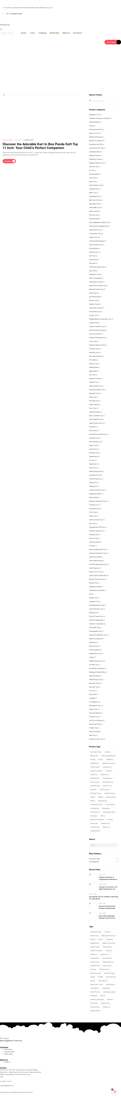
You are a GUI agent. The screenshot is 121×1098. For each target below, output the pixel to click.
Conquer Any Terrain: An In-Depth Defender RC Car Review (108, 888)
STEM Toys (93, 512)
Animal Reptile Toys (95, 419)
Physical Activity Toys (96, 739)
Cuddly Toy (109, 770)
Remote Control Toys (96, 289)
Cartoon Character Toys (97, 326)
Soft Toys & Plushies (95, 720)
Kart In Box (93, 789)
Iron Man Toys (93, 665)
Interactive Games (95, 557)
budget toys (109, 759)
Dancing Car (93, 613)
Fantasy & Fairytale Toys (97, 337)
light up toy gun (102, 800)
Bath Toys (92, 735)
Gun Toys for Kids (95, 334)
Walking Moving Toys (96, 661)
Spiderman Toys (94, 274)
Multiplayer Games (95, 494)
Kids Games (93, 430)
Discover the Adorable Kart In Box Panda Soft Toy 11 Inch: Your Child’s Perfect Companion (40, 146)
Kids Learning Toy (95, 442)
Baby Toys (92, 193)
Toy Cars (92, 460)
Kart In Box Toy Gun (95, 793)
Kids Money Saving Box (97, 668)
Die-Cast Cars (93, 215)
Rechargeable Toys (95, 631)
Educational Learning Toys (97, 434)
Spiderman (92, 464)
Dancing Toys (93, 252)
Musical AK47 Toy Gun (96, 804)
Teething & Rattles (95, 586)
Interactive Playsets (95, 137)
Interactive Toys (94, 114)
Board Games (93, 497)
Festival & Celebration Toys (98, 635)
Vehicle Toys (93, 237)
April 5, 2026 (18, 140)
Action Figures (94, 568)
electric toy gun (94, 782)
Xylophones (93, 259)
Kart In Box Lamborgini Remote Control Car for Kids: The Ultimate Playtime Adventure (108, 917)
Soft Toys (92, 256)
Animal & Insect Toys (96, 520)
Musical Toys (93, 646)
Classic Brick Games (95, 308)
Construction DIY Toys (96, 148)
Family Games (94, 404)
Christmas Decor (94, 542)
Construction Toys (95, 233)
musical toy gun (110, 804)
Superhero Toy (94, 601)
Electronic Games (95, 378)
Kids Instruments (94, 297)
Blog (58, 71)
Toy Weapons (93, 702)
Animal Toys (93, 449)
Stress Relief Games (95, 560)
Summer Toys (93, 167)
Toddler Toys (93, 728)
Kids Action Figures (110, 793)
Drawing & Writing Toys (96, 390)
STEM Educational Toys (97, 267)
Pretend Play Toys (95, 653)
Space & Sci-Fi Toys (95, 572)
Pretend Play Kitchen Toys (97, 285)
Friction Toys (93, 709)
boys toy (100, 759)
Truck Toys (92, 178)
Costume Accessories (96, 624)
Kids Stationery (94, 174)
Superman (92, 642)
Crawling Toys (93, 505)
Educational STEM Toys (97, 527)
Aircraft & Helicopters (96, 620)
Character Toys (94, 349)
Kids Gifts (92, 263)
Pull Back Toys (94, 534)
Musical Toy (93, 482)
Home (52, 71)
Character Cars (94, 717)
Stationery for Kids (95, 159)
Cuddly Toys (93, 315)
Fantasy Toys (93, 382)
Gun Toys (92, 375)
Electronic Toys (94, 683)
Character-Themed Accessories (99, 118)
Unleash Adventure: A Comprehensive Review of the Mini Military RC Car (108, 878)
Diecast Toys (93, 583)
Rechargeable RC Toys (96, 605)
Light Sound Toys (95, 230)
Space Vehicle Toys (95, 386)
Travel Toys (93, 341)
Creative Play (93, 323)
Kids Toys (92, 181)
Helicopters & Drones (96, 282)
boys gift (92, 759)
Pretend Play (93, 456)
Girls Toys (92, 523)
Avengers (92, 698)
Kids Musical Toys (95, 311)
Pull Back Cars (93, 453)
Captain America (94, 412)
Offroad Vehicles (94, 122)
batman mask (94, 755)
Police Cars (92, 397)
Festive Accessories (95, 639)
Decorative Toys (94, 204)
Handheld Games (95, 152)
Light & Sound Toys (95, 423)
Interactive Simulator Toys (97, 553)
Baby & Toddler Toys (96, 416)
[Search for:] (103, 845)
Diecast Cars (93, 300)
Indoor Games (93, 211)
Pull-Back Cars (94, 401)
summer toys (94, 823)
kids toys (92, 800)
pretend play (106, 808)
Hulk (90, 594)
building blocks (94, 763)
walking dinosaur (95, 830)
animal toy (107, 752)
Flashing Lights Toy (108, 782)
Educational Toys (94, 705)
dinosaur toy (93, 774)
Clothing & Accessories (96, 590)
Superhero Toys (94, 475)
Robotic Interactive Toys (97, 345)
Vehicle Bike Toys (94, 207)
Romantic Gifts (94, 219)
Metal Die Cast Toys (95, 679)
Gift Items (92, 427)
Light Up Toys (93, 363)
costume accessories (96, 770)
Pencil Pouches (94, 731)
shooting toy (93, 816)
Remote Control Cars (96, 531)
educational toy (94, 778)
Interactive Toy (107, 785)
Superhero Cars (94, 438)
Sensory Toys (93, 538)
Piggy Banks (93, 371)
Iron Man (92, 546)
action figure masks (95, 752)
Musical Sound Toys (95, 129)
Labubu (91, 657)
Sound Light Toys (95, 724)
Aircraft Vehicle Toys (95, 245)
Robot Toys (93, 293)
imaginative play (95, 785)
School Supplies (94, 650)
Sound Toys (93, 468)
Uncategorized (8, 140)
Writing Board (93, 367)
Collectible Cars (94, 196)
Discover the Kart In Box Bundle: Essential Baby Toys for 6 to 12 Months (107, 907)
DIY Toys (92, 691)
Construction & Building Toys (98, 226)
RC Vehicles (93, 360)
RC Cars (91, 170)
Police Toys (93, 516)
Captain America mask (108, 763)
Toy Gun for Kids (94, 827)
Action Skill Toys (94, 627)
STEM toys (110, 819)
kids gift (92, 797)
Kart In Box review (105, 789)
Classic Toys (93, 445)
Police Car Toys (94, 133)
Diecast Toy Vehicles (96, 140)
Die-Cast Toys (93, 687)
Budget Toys (93, 598)
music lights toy (94, 808)
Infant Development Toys (97, 549)
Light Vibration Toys (95, 185)
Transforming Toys (95, 479)
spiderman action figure (97, 819)
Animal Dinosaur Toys (96, 609)
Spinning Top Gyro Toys (97, 579)
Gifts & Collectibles (95, 278)
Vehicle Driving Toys (95, 471)
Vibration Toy (106, 827)
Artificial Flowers (94, 155)
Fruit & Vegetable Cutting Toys (99, 222)
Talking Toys (93, 486)
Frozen (91, 126)
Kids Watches (93, 248)
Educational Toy (94, 508)
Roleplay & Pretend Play (97, 672)
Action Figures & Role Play (97, 575)
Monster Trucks (94, 304)
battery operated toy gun (108, 755)
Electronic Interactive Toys (97, 501)
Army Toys (92, 408)
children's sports (94, 767)
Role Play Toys (94, 352)
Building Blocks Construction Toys (100, 319)
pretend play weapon (109, 812)
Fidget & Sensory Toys (96, 163)
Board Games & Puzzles (97, 330)
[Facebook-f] (2, 18)
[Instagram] (17, 18)
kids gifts (100, 797)
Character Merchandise (96, 241)
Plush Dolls (92, 694)
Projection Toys (94, 393)
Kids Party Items (94, 676)
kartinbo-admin (29, 140)
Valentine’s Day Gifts (95, 144)
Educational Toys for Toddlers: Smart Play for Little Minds (103, 898)
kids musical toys (111, 797)
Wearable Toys (94, 189)
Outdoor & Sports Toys (96, 490)
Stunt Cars (92, 271)
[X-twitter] (9, 18)
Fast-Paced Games (95, 356)
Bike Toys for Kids (95, 200)
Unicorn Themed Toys (96, 616)
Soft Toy (102, 816)
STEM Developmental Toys (98, 564)
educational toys (107, 778)
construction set (107, 767)
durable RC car (105, 774)
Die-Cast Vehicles (95, 713)
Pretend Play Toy (95, 812)
